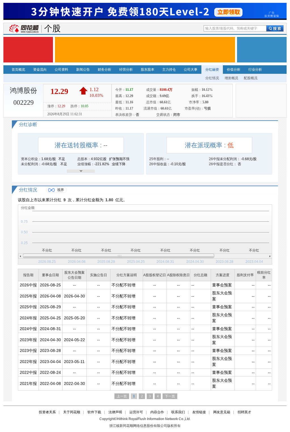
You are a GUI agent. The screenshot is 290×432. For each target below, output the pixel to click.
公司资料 (61, 70)
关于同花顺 (71, 412)
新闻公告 (83, 70)
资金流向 (40, 70)
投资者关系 (47, 412)
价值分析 (233, 70)
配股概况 (250, 78)
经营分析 (126, 70)
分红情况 (212, 78)
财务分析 (104, 70)
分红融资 (212, 70)
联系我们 (178, 412)
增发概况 (231, 78)
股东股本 (147, 70)
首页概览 (18, 70)
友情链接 (199, 412)
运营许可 (136, 412)
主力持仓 (169, 70)
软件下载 (94, 412)
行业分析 (255, 70)
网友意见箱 (221, 412)
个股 (52, 28)
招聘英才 (244, 412)
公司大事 (190, 70)
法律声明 (115, 412)
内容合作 (157, 412)
